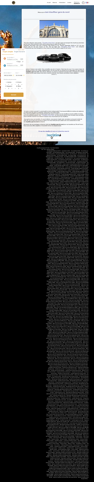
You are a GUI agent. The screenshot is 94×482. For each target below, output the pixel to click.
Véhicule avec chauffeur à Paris (53, 398)
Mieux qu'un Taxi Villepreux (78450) (69, 329)
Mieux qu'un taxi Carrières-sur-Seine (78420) (78, 208)
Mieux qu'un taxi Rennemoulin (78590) (79, 295)
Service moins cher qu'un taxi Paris (56, 414)
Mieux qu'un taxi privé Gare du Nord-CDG (63, 360)
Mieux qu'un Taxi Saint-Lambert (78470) (64, 306)
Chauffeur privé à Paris (66, 398)
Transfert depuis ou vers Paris (60, 415)
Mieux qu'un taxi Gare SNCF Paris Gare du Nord (58, 363)
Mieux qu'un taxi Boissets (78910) (70, 199)
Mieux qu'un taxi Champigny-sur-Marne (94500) (64, 431)
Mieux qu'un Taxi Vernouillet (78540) (80, 323)
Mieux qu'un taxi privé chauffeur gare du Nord (75, 344)
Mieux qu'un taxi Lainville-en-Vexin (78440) (69, 253)
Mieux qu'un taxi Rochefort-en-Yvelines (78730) (75, 297)
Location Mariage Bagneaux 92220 (68, 174)
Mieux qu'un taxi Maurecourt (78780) (58, 266)
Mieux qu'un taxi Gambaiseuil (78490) (72, 234)
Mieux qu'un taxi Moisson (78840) (68, 275)
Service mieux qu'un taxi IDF (66, 417)
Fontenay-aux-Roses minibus (60, 446)
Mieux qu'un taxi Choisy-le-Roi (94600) (59, 434)
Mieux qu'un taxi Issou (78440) (58, 249)
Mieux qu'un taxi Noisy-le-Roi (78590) (72, 284)
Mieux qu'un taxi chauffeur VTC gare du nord (72, 342)
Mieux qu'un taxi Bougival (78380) (77, 202)
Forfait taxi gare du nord (60, 392)
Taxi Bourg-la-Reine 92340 (82, 161)
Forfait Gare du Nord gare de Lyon (69, 367)
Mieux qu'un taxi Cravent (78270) (53, 219)
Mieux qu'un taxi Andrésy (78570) (73, 187)
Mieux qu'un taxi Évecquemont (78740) (76, 225)
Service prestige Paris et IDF (53, 424)
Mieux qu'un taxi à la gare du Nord (58, 348)
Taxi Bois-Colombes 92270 (51, 159)
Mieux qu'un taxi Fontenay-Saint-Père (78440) (63, 232)
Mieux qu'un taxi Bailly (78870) (73, 190)
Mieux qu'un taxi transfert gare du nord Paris (63, 339)
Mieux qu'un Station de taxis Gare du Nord (79, 352)
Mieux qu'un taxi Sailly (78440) (75, 300)
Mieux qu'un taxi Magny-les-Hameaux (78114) (78, 259)
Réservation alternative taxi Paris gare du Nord (68, 393)
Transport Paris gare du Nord (59, 386)
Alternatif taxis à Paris (61, 410)
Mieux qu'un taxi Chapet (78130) (68, 210)
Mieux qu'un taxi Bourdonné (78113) (67, 203)
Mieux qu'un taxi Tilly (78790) (74, 320)
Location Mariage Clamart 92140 (64, 171)
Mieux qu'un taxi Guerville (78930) (67, 241)
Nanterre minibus (55, 439)
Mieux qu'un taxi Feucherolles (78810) (69, 227)
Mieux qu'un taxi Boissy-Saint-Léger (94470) (75, 429)
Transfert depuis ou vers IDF (77, 420)
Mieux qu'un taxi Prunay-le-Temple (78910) (71, 294)
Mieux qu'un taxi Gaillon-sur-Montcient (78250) (57, 237)
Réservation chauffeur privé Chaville (75, 456)
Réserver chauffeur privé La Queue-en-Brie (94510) (65, 465)
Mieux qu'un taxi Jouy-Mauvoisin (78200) (59, 251)
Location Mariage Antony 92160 (63, 168)
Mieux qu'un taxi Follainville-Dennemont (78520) (72, 229)
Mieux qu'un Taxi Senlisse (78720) (57, 314)
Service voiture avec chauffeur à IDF (80, 417)
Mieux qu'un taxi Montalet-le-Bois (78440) (76, 276)
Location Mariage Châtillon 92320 (77, 175)
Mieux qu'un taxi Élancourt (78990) (59, 225)
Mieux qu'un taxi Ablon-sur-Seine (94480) (67, 427)
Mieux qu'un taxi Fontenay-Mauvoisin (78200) (65, 231)
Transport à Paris (75, 396)
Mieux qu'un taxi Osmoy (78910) (67, 288)
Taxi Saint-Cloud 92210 (59, 158)
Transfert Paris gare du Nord (73, 385)
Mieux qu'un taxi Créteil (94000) (75, 434)
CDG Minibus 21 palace (81, 443)
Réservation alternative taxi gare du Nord (63, 389)
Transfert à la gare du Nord (63, 380)
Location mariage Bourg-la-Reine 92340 (68, 181)
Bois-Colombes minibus (83, 440)
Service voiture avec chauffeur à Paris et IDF (78, 423)
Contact (69, 2)
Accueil (49, 2)
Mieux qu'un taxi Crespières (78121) (69, 219)
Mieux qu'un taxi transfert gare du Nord (56, 333)
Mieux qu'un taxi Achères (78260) (58, 187)
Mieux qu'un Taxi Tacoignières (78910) (64, 316)
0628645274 (77, 3)
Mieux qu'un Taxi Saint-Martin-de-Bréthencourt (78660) (66, 307)
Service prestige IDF (50, 418)
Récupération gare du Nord (76, 380)
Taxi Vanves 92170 (69, 158)
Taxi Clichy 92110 (73, 153)
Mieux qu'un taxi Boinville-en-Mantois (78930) (65, 196)
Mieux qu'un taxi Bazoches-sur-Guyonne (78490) (61, 193)
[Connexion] (83, 3)
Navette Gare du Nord (59, 369)
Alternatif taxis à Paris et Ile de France (74, 410)
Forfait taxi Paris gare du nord (59, 395)
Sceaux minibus (74, 449)
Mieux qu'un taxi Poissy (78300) (68, 291)
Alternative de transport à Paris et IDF (67, 424)
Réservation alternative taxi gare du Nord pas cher (77, 395)
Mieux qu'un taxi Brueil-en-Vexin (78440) (76, 205)
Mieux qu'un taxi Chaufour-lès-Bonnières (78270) (77, 212)
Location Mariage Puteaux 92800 (62, 172)
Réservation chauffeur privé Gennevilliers (63, 459)
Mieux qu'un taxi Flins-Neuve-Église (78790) (75, 228)
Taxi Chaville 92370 (61, 162)
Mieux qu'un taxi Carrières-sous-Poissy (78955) (58, 208)
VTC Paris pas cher (54, 407)
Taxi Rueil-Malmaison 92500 (58, 152)
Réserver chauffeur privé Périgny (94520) (62, 475)
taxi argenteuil (51, 172)
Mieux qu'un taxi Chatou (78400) (59, 212)
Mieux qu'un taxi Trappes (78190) (81, 319)
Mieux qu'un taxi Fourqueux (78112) (80, 235)
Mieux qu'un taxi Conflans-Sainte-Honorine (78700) (61, 218)
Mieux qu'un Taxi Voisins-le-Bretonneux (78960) (77, 332)
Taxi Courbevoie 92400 (70, 152)
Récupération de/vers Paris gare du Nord (74, 386)
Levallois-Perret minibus (75, 442)
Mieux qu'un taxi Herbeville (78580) (77, 246)
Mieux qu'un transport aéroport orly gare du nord (58, 364)
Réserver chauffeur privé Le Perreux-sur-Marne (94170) (72, 467)
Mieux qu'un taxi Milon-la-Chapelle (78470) (76, 273)
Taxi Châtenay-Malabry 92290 (70, 156)
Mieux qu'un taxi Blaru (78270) (78, 197)
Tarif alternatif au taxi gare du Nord (80, 389)
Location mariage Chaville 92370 (57, 183)
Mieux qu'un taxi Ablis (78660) (62, 184)
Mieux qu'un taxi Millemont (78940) (58, 273)
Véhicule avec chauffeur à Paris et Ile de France (73, 402)
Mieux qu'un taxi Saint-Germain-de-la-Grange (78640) (68, 303)
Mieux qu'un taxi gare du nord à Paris (61, 352)
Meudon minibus (53, 449)
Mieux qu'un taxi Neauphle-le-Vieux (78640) (65, 282)
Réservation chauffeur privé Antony (68, 450)
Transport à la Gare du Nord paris (63, 371)
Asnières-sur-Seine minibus (53, 443)
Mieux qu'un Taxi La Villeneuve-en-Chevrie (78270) (71, 328)
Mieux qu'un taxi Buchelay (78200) (65, 206)
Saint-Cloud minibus (57, 437)
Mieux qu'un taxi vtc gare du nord (68, 345)
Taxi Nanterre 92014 (66, 150)
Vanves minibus (56, 450)
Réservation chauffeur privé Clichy (68, 458)
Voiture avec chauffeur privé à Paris (58, 408)
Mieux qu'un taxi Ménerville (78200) (63, 268)
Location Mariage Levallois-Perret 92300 (79, 168)
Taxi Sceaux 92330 (72, 161)
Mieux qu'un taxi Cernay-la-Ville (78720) (54, 209)
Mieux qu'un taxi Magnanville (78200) (59, 259)
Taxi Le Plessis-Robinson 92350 (60, 161)
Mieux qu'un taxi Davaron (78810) (80, 222)
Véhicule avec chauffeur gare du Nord (60, 379)
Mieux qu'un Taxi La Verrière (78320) (54, 325)
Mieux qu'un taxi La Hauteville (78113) (61, 246)
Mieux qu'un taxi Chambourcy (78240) (72, 209)
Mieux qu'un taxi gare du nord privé (68, 336)
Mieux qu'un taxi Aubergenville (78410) (67, 189)
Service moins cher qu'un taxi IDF (76, 418)
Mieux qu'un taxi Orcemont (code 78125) (71, 285)
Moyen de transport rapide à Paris (74, 415)
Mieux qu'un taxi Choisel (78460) (73, 213)
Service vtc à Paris (84, 396)
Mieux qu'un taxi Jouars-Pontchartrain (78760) (65, 250)
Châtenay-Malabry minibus (67, 445)
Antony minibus (63, 443)
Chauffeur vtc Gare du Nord (64, 373)
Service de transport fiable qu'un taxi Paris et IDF (58, 423)
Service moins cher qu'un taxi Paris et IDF (79, 421)
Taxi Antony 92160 (51, 153)
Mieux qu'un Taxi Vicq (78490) (73, 326)
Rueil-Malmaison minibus (73, 439)
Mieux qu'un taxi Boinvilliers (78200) (63, 197)
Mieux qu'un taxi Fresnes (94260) (67, 436)
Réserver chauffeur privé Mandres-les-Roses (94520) (59, 470)
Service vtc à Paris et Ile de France (55, 402)
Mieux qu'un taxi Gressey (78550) (58, 240)
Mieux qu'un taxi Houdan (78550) (69, 247)
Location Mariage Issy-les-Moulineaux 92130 (57, 169)
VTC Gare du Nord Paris (75, 377)
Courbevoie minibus (53, 442)
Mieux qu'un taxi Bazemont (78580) (80, 193)
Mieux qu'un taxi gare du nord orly (71, 355)
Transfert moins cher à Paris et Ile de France (63, 401)
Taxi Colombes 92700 (75, 150)
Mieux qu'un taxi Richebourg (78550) (56, 297)
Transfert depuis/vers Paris (72, 408)
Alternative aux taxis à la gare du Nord (70, 376)
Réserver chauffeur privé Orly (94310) (62, 474)
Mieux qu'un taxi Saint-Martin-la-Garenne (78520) (69, 309)
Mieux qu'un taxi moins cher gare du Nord (65, 351)
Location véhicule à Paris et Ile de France (68, 404)
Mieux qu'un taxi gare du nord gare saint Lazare (77, 354)
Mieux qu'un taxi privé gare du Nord (58, 341)
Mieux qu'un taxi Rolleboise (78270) (70, 298)
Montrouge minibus (53, 448)
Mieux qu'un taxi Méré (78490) (78, 268)
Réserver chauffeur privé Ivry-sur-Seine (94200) (62, 464)
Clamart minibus (84, 446)
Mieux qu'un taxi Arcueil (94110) (58, 429)
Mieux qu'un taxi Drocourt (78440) (53, 224)
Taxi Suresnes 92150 (81, 155)
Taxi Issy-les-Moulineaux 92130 (62, 153)
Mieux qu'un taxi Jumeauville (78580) (77, 251)
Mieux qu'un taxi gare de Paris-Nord (55, 335)
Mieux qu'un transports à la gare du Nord (79, 364)
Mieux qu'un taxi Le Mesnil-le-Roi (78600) (70, 269)
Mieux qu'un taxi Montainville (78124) (58, 276)
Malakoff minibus (70, 448)
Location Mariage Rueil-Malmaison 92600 (55, 167)
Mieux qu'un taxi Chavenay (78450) (58, 213)
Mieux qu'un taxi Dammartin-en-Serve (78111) (65, 221)
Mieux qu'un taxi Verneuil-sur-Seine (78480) (62, 323)
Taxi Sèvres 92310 (76, 159)
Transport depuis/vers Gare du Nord (78, 373)
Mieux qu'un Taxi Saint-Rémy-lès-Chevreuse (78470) (66, 311)
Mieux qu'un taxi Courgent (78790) (80, 218)
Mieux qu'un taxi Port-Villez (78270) (74, 292)
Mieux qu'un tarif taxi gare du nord (55, 355)
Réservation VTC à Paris (54, 396)
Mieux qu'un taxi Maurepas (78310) (74, 266)
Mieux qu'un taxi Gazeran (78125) (75, 237)
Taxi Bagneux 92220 (58, 156)
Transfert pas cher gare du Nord (71, 383)
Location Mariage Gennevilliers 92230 (80, 171)
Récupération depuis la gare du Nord (63, 382)
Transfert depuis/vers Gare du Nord (55, 383)
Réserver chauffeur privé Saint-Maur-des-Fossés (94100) (65, 477)
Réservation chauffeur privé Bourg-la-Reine (62, 455)
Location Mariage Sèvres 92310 (77, 178)
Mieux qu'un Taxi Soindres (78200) (66, 313)
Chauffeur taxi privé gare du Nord (76, 379)
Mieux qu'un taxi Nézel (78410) (57, 284)
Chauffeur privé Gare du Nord (55, 367)
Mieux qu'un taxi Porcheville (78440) (58, 292)
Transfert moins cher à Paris (65, 396)
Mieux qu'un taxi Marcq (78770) (66, 262)
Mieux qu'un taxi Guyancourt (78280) (59, 243)
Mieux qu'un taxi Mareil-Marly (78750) (60, 263)
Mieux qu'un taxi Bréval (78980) (60, 205)
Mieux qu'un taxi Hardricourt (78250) (68, 244)
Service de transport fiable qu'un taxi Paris (74, 414)
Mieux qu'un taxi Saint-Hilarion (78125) (69, 304)
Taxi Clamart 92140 (82, 153)
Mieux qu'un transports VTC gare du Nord (58, 366)
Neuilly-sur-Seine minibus (64, 442)
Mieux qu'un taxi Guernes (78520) (75, 243)
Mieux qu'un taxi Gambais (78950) (56, 234)
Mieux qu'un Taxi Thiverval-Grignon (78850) (63, 319)
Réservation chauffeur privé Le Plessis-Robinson (64, 461)
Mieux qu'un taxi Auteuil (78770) (59, 190)
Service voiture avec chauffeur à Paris (59, 412)
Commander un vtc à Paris (60, 399)
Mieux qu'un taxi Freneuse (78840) (64, 235)
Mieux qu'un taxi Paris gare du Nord (74, 341)
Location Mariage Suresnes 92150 (77, 172)
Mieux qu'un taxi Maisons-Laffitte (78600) (55, 260)
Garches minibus (63, 439)
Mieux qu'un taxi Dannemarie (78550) (64, 222)
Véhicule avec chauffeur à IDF (63, 421)
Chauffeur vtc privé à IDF (65, 420)
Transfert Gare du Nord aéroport (57, 370)
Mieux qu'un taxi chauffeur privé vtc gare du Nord (77, 333)
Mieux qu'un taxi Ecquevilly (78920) (69, 224)
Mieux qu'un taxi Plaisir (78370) (75, 290)
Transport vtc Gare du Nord (77, 371)
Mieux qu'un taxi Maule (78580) (69, 265)
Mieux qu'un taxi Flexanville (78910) (57, 228)
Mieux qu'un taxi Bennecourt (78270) (72, 194)
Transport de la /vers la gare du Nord (80, 382)
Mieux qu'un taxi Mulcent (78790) (67, 281)
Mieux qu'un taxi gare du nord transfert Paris (62, 338)
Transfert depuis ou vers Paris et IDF (56, 426)
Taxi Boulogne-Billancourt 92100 (54, 150)
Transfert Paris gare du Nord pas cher (68, 388)
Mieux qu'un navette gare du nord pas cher (78, 363)
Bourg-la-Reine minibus (79, 445)
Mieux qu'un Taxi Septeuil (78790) (73, 314)
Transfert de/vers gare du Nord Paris (54, 390)
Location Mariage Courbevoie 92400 (72, 167)
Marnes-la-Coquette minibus (69, 437)
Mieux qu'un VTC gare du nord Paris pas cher (78, 366)
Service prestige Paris (72, 412)
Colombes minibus (59, 440)
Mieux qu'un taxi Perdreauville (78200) (59, 290)
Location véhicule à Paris (77, 398)
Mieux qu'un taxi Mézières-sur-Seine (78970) (64, 272)
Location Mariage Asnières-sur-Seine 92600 (78, 165)
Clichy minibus (85, 442)
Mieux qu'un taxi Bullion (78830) (81, 206)
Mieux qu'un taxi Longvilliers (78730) (66, 257)
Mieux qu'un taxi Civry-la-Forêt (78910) (64, 215)
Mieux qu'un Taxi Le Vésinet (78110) (59, 326)
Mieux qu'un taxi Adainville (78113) (77, 184)
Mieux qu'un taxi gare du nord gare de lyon (75, 348)
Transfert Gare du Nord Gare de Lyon (73, 370)
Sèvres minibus (79, 437)
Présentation (62, 2)
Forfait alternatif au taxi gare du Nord (71, 390)
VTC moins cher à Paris (72, 399)
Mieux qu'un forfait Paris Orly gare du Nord (58, 361)
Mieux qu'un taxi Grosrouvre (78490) (74, 240)
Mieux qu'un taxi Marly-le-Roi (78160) (54, 265)
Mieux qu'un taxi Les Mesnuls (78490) (67, 270)
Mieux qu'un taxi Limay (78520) (64, 254)
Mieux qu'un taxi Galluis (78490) (81, 232)
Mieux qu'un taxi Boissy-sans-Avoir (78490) (67, 200)
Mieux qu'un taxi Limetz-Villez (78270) (80, 254)
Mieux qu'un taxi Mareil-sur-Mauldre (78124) (78, 263)
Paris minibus (57, 445)
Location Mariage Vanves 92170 (67, 177)
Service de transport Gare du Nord (66, 374)
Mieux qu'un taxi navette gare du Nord (72, 335)
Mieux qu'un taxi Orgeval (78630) (62, 287)
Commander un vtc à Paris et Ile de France (65, 405)
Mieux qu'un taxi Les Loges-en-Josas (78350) (56, 256)
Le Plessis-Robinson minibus (74, 446)
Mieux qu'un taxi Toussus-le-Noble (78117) (58, 320)
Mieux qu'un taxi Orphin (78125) (78, 287)
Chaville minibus (78, 436)
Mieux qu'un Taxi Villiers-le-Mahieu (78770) (62, 330)
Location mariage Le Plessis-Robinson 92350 (74, 180)
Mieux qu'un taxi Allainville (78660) (69, 186)
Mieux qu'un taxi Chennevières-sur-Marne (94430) (63, 433)
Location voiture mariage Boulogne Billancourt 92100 (73, 164)
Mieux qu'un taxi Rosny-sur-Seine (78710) (59, 300)
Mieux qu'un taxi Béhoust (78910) (56, 194)
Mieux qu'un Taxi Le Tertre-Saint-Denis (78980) (63, 317)
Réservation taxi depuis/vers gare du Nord (75, 392)
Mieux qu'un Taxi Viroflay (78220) (60, 332)
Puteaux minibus (50, 440)
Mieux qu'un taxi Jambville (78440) (73, 249)
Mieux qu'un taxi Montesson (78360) (72, 278)
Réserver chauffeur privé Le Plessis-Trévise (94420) (60, 471)
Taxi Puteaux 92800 (72, 155)
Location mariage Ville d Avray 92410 (72, 183)
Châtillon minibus (62, 448)
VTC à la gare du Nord (56, 376)
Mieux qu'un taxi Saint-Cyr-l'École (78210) (71, 301)
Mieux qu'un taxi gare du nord (67, 350)
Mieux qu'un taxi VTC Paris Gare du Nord (62, 347)
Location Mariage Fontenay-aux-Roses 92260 (60, 178)
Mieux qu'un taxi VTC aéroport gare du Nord (56, 354)
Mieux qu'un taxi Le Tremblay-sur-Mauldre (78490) (65, 322)
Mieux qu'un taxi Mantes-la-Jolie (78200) (73, 260)
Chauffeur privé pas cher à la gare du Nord (60, 377)
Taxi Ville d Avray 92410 (81, 162)
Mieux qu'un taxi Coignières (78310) (64, 216)
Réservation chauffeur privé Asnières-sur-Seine (66, 452)
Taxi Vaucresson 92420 (70, 162)
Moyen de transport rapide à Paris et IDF (73, 426)
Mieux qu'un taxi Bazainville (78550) (64, 191)
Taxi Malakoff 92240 (81, 156)
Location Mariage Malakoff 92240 (62, 175)
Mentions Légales (50, 149)
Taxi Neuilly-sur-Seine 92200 (82, 152)
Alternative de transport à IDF (62, 418)
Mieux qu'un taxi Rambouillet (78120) (62, 295)
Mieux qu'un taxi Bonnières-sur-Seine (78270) (59, 202)
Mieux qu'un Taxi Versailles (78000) (70, 325)
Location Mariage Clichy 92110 (73, 169)
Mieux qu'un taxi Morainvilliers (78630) (72, 279)
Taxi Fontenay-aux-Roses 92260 (65, 159)
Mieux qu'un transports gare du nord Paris (66, 357)
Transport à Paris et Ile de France (81, 401)
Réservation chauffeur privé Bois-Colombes (62, 453)
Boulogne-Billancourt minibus (81, 448)
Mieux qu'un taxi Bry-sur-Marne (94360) (71, 430)
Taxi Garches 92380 (51, 162)
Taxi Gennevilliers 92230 (62, 155)
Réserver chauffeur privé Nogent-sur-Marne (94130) (66, 472)
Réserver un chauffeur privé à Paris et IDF (68, 411)
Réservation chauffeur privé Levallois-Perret (64, 462)
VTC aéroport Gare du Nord (71, 369)
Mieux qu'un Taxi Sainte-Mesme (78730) (71, 310)
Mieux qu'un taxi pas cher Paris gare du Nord (78, 361)
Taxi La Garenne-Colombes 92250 (81, 158)
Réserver (55, 2)
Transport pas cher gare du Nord (60, 385)
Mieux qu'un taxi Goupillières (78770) (66, 238)
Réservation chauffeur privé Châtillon (58, 456)
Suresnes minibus (84, 439)
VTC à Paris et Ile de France (64, 407)
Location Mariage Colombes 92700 (61, 165)
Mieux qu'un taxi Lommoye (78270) (74, 256)
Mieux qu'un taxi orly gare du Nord (62, 358)
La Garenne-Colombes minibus (70, 440)
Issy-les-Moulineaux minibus (64, 449)
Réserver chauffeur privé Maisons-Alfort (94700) (77, 468)
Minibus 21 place (71, 443)
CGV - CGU (43, 149)
